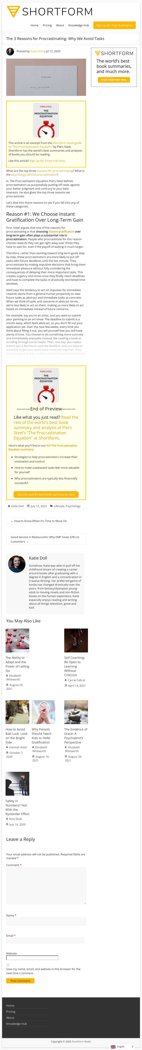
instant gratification (61, 231)
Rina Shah (15, 819)
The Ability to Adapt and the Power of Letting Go (17, 664)
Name (11, 915)
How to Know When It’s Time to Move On (39, 521)
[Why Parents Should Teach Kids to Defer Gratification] (43, 702)
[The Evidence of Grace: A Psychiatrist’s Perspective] (76, 702)
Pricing (47, 25)
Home (34, 25)
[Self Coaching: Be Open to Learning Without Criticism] (76, 630)
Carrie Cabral (76, 680)
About (60, 25)
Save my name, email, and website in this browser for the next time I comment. (43, 971)
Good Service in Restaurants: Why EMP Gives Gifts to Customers (45, 539)
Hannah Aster (18, 747)
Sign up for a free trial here (47, 161)
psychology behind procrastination (34, 174)
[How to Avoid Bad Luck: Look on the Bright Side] (17, 702)
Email (11, 936)
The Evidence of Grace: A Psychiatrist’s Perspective (75, 735)
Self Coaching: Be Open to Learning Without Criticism (74, 666)
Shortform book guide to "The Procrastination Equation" (45, 145)
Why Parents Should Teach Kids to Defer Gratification (41, 735)
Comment (13, 865)
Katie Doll (36, 51)
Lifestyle (59, 506)
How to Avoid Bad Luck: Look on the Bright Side (16, 735)
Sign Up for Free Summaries (114, 25)
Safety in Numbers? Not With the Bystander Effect (17, 807)
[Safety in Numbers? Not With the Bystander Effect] (17, 773)
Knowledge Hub (78, 25)
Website (11, 953)
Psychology (73, 506)
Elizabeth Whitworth (13, 677)
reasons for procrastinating (55, 171)
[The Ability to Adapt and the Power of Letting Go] (17, 630)
